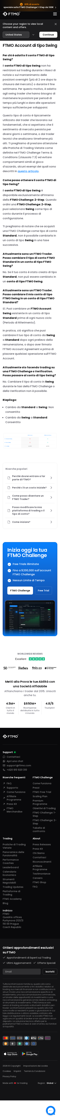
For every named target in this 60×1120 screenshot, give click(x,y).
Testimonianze (41, 873)
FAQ (9, 783)
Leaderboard (11, 867)
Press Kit (12, 804)
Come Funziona (16, 792)
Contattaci (13, 757)
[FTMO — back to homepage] (11, 13)
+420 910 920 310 (17, 769)
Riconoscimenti (42, 861)
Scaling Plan (40, 796)
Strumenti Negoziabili (9, 881)
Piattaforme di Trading (11, 893)
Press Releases (42, 844)
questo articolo (28, 171)
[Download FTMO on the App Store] (11, 1053)
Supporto (12, 787)
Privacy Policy (9, 1076)
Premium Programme (40, 802)
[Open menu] (55, 14)
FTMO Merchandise (14, 810)
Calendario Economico (9, 873)
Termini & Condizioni (34, 1071)
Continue (48, 34)
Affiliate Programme (14, 798)
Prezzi (36, 787)
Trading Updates (13, 887)
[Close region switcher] (55, 24)
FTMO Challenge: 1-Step (44, 814)
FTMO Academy (12, 899)
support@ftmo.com (19, 765)
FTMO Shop (39, 882)
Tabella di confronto (39, 829)
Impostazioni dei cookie (35, 1066)
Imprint (17, 1071)
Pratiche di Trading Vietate (14, 846)
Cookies (7, 1071)
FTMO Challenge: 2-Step (44, 822)
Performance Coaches (11, 861)
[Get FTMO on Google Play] (30, 1053)
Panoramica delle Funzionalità (13, 853)
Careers (37, 878)
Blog (5, 903)
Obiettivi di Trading (44, 808)
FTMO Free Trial (42, 792)
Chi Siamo (39, 853)
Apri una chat (15, 761)
